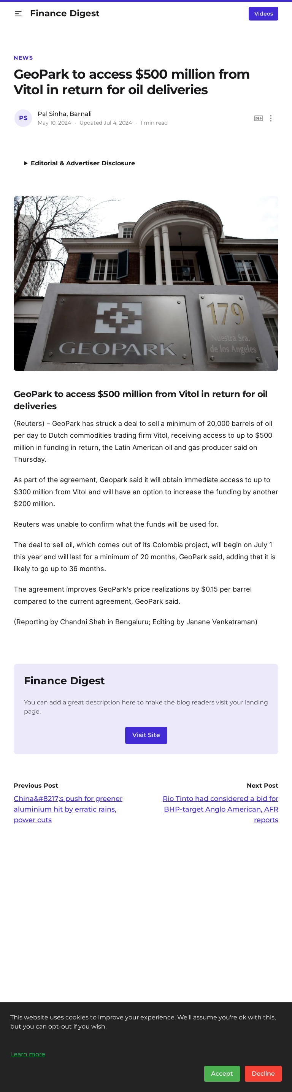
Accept (222, 1073)
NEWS (23, 58)
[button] (18, 13)
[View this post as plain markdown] (259, 118)
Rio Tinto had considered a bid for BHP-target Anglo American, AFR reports (220, 809)
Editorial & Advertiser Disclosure (83, 163)
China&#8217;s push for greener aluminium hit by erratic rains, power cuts (68, 809)
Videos (263, 14)
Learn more (27, 1054)
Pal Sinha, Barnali (65, 113)
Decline (263, 1073)
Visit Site (146, 735)
